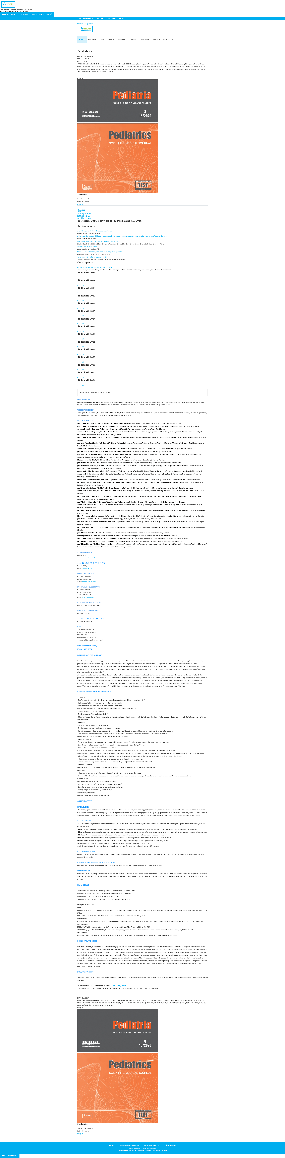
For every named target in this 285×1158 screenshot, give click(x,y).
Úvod (83, 39)
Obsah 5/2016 (81, 210)
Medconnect (122, 39)
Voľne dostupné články (84, 213)
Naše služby (145, 39)
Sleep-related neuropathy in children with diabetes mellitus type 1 (98, 241)
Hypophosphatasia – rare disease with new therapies (94, 267)
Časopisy (111, 39)
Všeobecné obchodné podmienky (130, 1145)
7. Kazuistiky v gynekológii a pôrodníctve (110, 18)
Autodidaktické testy (84, 218)
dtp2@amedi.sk (87, 568)
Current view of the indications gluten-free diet (92, 257)
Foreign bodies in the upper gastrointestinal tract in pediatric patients (99, 252)
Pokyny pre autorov (83, 217)
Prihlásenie (80, 24)
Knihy (103, 39)
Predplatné (80, 204)
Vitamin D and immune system (87, 246)
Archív (79, 212)
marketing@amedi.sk (89, 582)
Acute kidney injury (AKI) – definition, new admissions (94, 231)
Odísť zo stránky (9, 14)
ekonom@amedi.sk (88, 597)
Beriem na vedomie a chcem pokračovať (36, 14)
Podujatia (92, 39)
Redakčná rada (82, 215)
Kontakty (156, 39)
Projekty (133, 39)
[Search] (206, 39)
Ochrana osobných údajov (152, 1145)
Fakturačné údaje (170, 1145)
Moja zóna (167, 39)
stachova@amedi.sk (88, 558)
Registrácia (89, 24)
